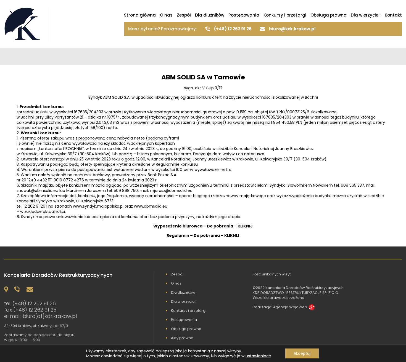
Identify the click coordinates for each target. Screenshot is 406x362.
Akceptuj (302, 353)
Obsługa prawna (328, 15)
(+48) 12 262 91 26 (34, 303)
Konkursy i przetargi (284, 15)
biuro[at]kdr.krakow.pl (50, 316)
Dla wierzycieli (366, 15)
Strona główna (140, 15)
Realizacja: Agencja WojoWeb (280, 307)
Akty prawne (182, 337)
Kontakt (393, 15)
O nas (166, 15)
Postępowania (243, 15)
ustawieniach (258, 355)
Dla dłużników (209, 15)
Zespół (184, 15)
